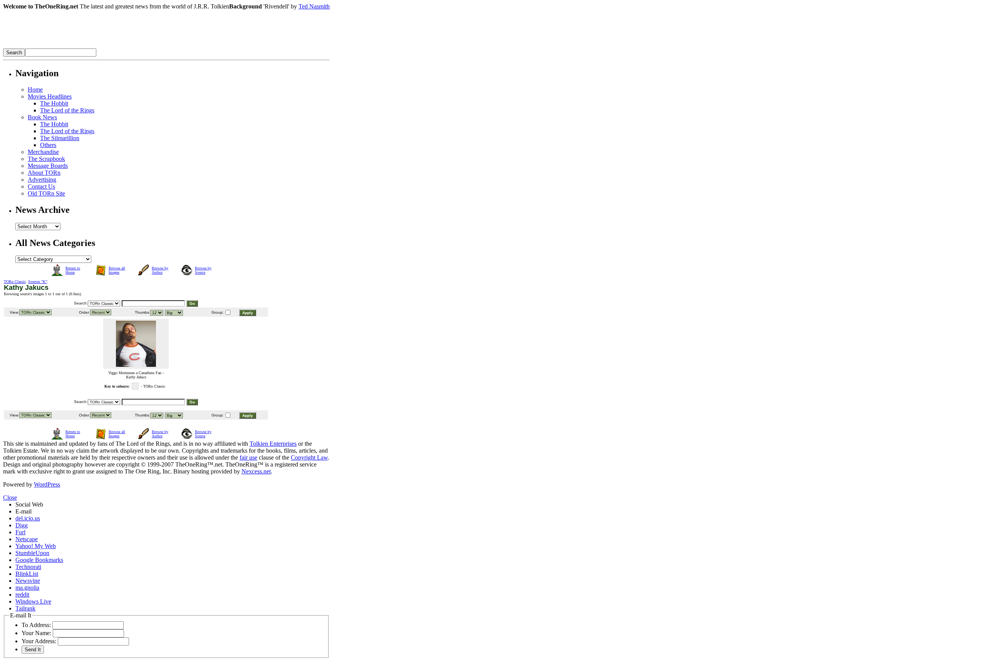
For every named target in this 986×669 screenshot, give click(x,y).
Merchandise (43, 152)
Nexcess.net (256, 471)
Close (10, 497)
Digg (21, 525)
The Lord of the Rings (67, 110)
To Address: (36, 625)
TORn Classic (15, 281)
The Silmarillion (59, 138)
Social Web (29, 504)
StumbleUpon (32, 553)
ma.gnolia (27, 587)
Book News (42, 117)
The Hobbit (54, 103)
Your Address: (39, 641)
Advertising (42, 179)
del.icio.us (27, 518)
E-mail (23, 511)
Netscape (26, 539)
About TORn (44, 172)
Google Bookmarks (39, 560)
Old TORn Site (46, 193)
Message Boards (48, 165)
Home (35, 89)
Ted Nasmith (314, 6)
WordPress (47, 484)
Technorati (28, 567)
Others (48, 145)
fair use (248, 457)
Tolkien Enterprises (273, 443)
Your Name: (36, 633)
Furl (20, 532)
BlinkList (26, 573)
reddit (22, 594)
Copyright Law (309, 457)
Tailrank (25, 608)
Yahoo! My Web (35, 546)
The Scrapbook (46, 159)
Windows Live (33, 601)
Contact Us (41, 186)
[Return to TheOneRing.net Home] (118, 46)
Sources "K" (37, 281)
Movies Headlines (50, 96)
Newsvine (27, 580)
